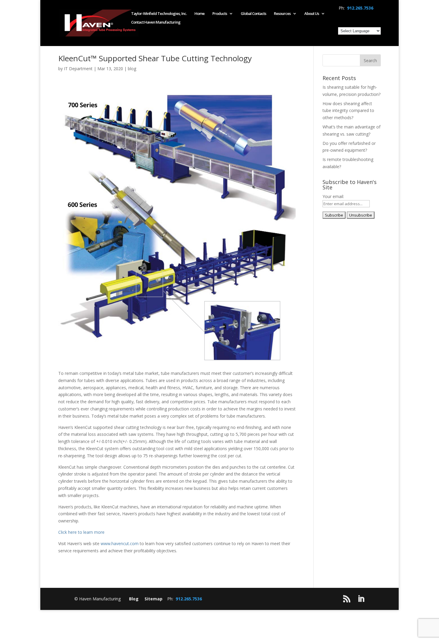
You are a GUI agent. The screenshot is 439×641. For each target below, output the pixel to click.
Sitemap (153, 599)
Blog (134, 599)
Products (219, 13)
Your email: (333, 196)
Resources (282, 13)
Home (199, 13)
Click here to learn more (81, 532)
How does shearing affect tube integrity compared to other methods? (348, 111)
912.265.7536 (360, 8)
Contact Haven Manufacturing (155, 22)
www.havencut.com (120, 543)
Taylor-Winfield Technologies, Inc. (159, 13)
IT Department (78, 68)
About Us (311, 13)
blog (132, 68)
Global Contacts (253, 13)
